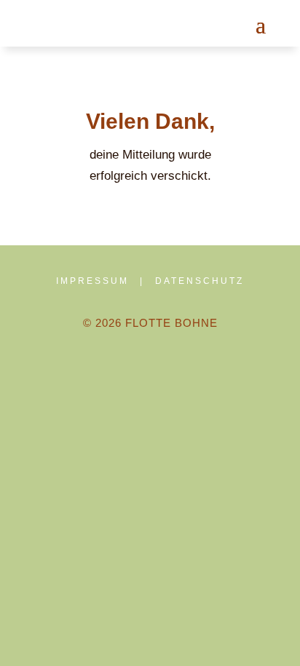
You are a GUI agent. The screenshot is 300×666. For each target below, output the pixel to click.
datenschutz (199, 281)
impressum (92, 281)
